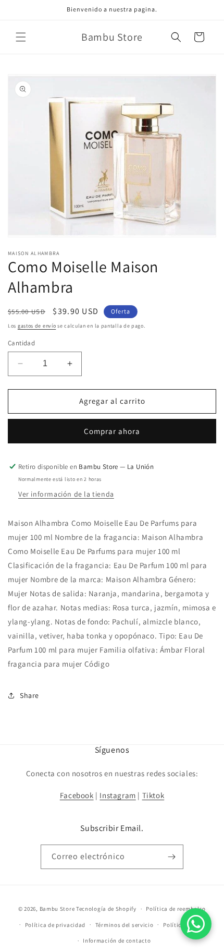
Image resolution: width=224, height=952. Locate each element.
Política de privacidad (55, 925)
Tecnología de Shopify (106, 908)
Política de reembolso (176, 908)
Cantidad (21, 343)
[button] (20, 37)
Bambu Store (57, 908)
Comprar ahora (112, 431)
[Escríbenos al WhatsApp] (195, 923)
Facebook (77, 795)
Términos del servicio (124, 925)
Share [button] (29, 695)
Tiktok (153, 795)
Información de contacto (117, 940)
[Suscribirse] (171, 857)
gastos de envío (37, 325)
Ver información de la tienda (66, 494)
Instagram (117, 795)
